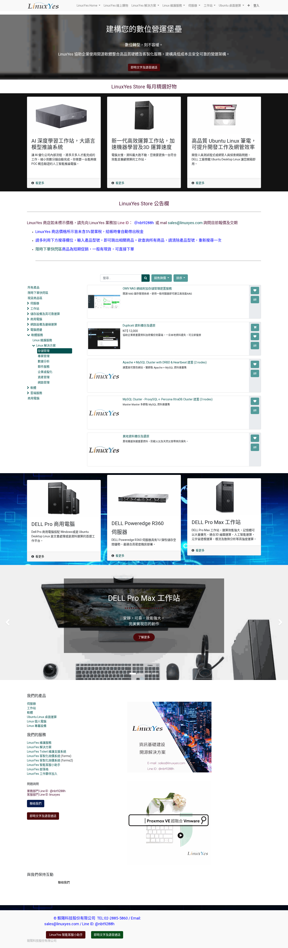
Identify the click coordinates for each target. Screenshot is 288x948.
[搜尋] (145, 278)
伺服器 (34, 303)
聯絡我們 (36, 803)
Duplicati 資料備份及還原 (139, 325)
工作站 (34, 308)
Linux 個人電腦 (36, 721)
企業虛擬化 (45, 372)
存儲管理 (44, 350)
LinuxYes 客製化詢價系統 (43, 756)
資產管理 (44, 377)
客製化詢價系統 (50, 760)
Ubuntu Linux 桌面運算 (42, 717)
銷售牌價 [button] (160, 278)
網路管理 (44, 382)
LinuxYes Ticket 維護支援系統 (46, 751)
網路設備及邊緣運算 (43, 324)
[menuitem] (116, 5)
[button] (249, 5)
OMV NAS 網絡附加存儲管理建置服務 (147, 288)
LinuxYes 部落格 (37, 769)
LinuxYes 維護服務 (39, 742)
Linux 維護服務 (42, 340)
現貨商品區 (35, 298)
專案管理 (44, 356)
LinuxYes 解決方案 (39, 747)
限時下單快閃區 (48, 249)
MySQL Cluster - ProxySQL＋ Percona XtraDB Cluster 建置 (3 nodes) (168, 399)
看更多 (39, 183)
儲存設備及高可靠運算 (45, 314)
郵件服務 (44, 366)
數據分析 (44, 361)
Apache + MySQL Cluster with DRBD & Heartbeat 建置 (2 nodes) (165, 362)
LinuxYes (33, 760)
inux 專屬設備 (37, 725)
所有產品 (33, 287)
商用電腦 (36, 319)
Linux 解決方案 (46, 345)
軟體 (33, 387)
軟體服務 (37, 335)
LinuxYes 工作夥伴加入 (42, 773)
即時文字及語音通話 (144, 67)
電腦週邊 (36, 329)
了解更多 (144, 637)
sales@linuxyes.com (185, 223)
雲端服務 (36, 393)
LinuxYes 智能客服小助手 (43, 765)
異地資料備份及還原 (136, 436)
